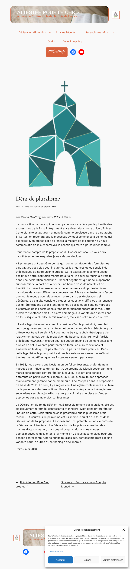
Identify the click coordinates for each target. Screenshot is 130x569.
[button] (123, 529)
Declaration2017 (47, 206)
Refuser (87, 560)
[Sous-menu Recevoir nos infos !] (113, 32)
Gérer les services (56, 551)
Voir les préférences (113, 560)
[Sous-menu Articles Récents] (79, 32)
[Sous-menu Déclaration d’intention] (50, 32)
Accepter (60, 560)
